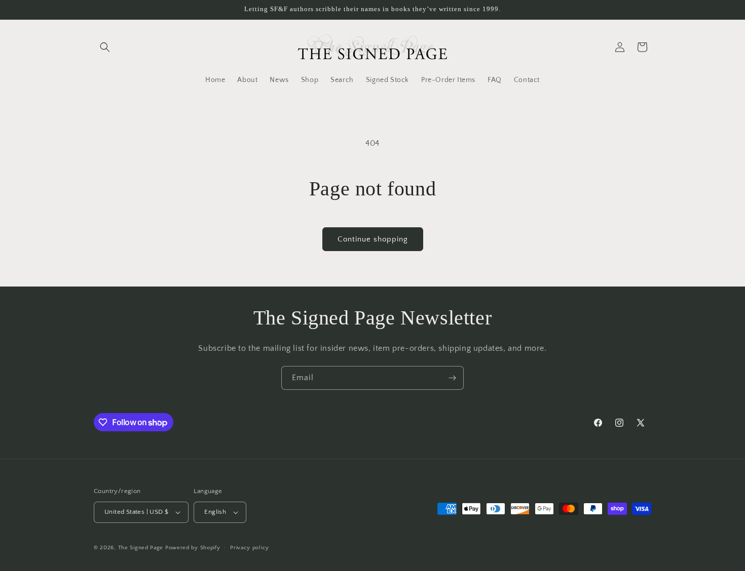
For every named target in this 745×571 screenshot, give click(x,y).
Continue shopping (373, 239)
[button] (105, 47)
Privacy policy (249, 548)
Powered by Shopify (192, 548)
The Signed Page (141, 548)
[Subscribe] (452, 378)
